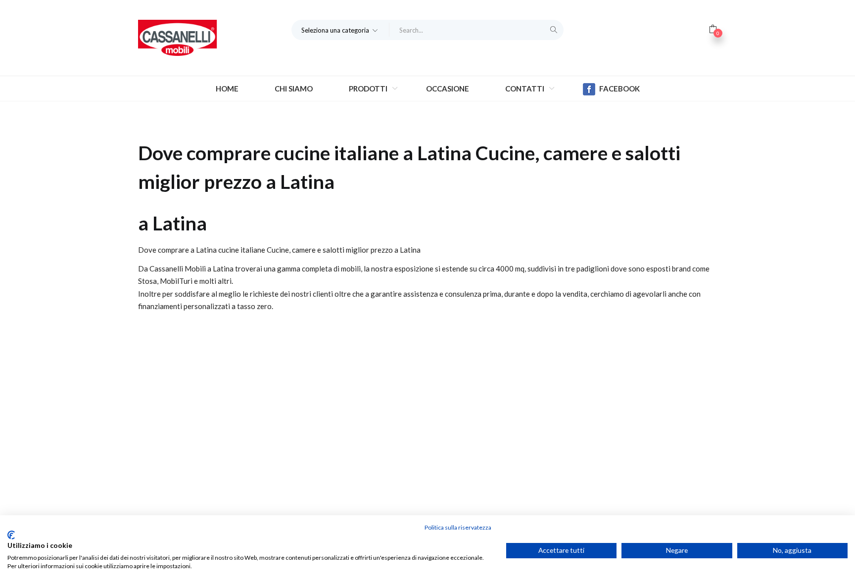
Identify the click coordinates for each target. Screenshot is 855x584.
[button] (340, 30)
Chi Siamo (294, 88)
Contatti (525, 88)
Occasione (447, 88)
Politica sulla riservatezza (458, 527)
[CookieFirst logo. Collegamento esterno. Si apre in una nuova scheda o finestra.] (11, 535)
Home (227, 88)
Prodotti (369, 88)
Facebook (619, 88)
